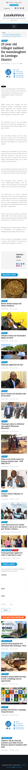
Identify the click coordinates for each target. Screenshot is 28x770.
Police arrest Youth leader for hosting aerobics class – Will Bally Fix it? (12, 461)
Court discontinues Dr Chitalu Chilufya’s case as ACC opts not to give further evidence (14, 527)
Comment (4, 575)
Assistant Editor (5, 63)
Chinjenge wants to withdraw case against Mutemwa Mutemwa (12, 426)
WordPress (23, 765)
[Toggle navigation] (14, 26)
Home (4, 32)
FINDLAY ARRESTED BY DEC (12, 365)
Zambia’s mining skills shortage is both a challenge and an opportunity (13, 679)
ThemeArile (18, 767)
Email (3, 596)
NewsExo (10, 767)
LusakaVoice (14, 15)
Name (3, 588)
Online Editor (4, 309)
